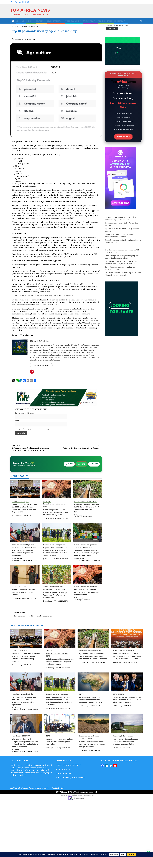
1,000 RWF (69, 464)
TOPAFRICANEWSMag (126, 650)
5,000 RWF (81, 464)
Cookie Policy (119, 21)
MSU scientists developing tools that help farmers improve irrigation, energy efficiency (125, 741)
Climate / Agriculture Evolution (53, 586)
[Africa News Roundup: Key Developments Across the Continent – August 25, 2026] (93, 681)
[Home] (13, 21)
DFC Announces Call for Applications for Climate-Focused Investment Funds (30, 447)
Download (112, 28)
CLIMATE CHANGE (18, 501)
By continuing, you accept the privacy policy (35, 429)
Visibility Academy (73, 21)
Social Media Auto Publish (67, 795)
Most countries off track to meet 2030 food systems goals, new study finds (87, 592)
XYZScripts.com (88, 795)
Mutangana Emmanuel (83, 600)
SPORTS (121, 694)
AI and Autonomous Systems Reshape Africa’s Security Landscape (23, 592)
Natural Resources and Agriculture (26, 26)
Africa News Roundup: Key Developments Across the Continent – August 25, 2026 (90, 699)
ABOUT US (20, 21)
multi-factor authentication (45, 284)
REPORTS (29, 21)
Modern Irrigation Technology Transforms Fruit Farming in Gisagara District (55, 594)
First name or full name (24, 413)
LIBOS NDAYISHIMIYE (84, 517)
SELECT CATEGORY (54, 21)
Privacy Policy (89, 21)
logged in (30, 616)
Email (17, 421)
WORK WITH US (123, 136)
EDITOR (28, 515)
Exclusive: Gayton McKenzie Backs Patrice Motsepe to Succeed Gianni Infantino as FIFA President (127, 699)
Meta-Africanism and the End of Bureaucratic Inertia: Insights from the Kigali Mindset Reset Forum (127, 656)
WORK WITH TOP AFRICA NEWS (117, 25)
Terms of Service (105, 21)
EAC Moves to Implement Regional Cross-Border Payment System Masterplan (59, 741)
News (14, 736)
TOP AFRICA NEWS (30, 10)
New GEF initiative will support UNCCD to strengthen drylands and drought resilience (93, 744)
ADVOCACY (47, 501)
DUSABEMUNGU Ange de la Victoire (26, 560)
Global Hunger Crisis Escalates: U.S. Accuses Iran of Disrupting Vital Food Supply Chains (55, 512)
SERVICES (39, 21)
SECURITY (24, 586)
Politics (115, 650)
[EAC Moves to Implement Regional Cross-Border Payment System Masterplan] (60, 723)
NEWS (45, 506)
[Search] (141, 21)
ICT (13, 26)
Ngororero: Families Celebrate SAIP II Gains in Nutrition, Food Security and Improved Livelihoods (93, 656)
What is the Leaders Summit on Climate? (81, 446)
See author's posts (41, 365)
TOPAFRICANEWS (30, 39)
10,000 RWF (94, 464)
